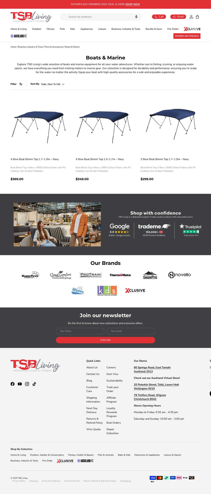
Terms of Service (72, 481)
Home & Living (19, 29)
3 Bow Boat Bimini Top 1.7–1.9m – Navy (165, 159)
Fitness (50, 29)
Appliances (86, 29)
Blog (89, 380)
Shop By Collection (21, 449)
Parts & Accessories (54, 46)
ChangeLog (125, 481)
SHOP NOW (133, 4)
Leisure (102, 29)
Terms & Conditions (51, 481)
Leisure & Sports (172, 454)
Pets (62, 29)
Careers (111, 367)
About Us (92, 367)
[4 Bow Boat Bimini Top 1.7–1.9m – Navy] (40, 125)
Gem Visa (112, 374)
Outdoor (36, 29)
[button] (197, 16)
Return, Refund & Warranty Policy (100, 481)
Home (13, 46)
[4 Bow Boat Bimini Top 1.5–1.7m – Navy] (106, 125)
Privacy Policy (19, 481)
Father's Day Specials (187, 36)
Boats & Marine (72, 46)
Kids (72, 29)
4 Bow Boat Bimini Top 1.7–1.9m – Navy (35, 159)
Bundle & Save (154, 29)
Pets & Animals (106, 454)
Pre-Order (173, 29)
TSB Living (22, 478)
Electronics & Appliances (147, 454)
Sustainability (114, 380)
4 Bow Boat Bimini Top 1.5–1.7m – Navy (100, 159)
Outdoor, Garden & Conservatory (47, 454)
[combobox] (101, 17)
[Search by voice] (136, 16)
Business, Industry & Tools (125, 29)
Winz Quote (93, 429)
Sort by (34, 83)
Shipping (33, 481)
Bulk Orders (113, 423)
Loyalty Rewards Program (111, 412)
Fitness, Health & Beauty (81, 454)
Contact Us (92, 374)
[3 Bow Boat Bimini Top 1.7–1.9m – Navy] (170, 125)
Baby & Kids (124, 454)
